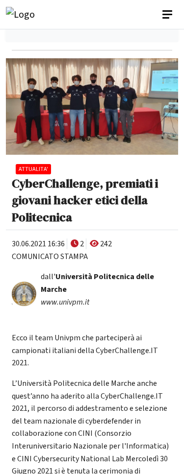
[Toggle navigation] (168, 14)
